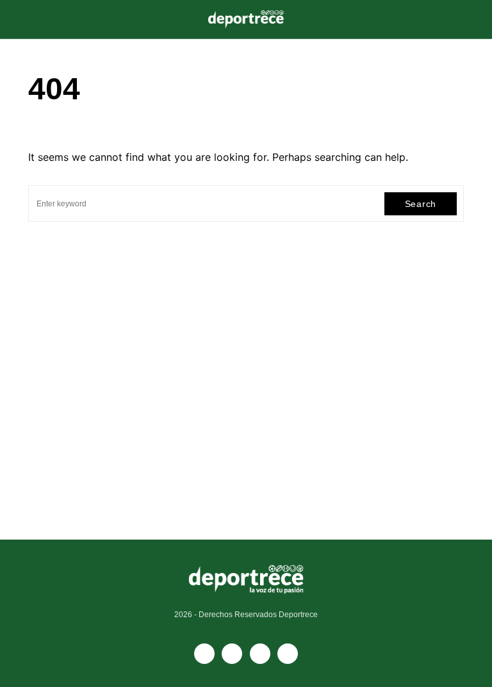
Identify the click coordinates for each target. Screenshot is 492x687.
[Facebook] (204, 653)
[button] (32, 19)
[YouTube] (232, 653)
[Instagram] (260, 653)
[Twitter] (287, 653)
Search (420, 204)
